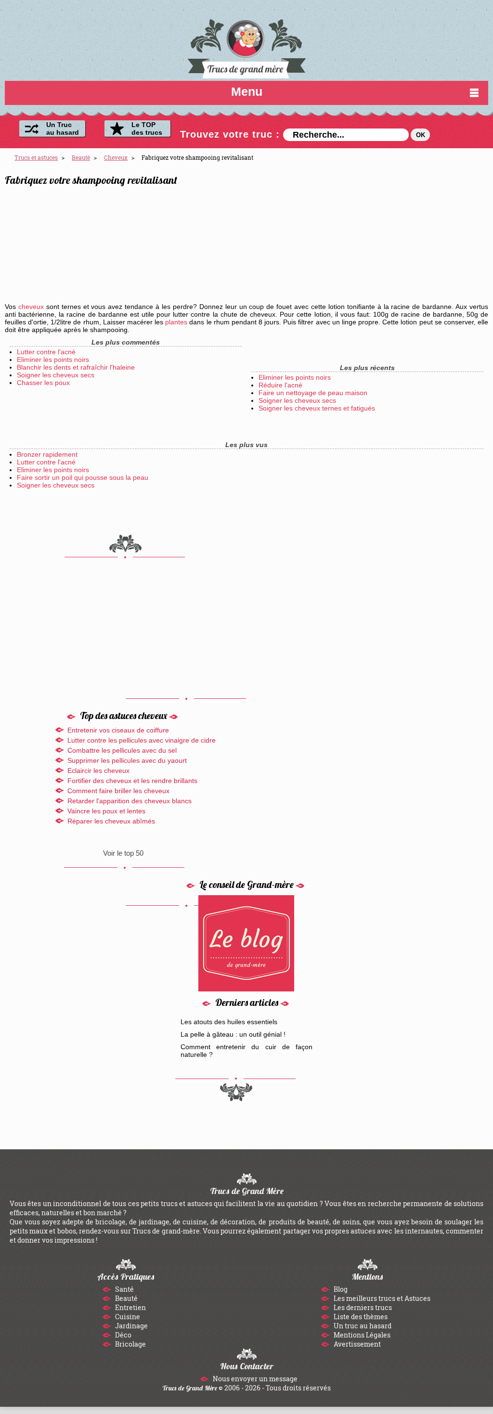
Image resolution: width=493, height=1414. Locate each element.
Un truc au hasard (361, 1325)
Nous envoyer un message (254, 1378)
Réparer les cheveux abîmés (111, 821)
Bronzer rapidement (47, 454)
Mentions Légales (361, 1334)
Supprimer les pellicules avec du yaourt (127, 760)
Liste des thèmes (360, 1316)
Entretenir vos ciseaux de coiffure (118, 730)
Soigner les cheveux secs (55, 375)
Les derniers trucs (362, 1307)
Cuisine (127, 1316)
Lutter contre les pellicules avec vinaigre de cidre (141, 740)
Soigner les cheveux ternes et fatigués (317, 408)
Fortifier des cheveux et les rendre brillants (132, 780)
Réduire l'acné (280, 385)
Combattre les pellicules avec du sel (122, 750)
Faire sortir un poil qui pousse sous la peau (82, 477)
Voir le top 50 (123, 853)
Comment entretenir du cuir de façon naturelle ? (247, 1050)
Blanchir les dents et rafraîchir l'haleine (76, 367)
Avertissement (356, 1344)
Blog (340, 1289)
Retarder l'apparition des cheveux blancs (129, 801)
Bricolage (130, 1344)
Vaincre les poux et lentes (106, 811)
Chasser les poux (43, 382)
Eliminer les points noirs (53, 359)
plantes (176, 322)
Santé (124, 1289)
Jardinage (131, 1325)
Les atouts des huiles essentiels (229, 1022)
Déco (122, 1334)
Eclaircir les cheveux (98, 770)
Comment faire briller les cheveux (118, 791)
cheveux (31, 306)
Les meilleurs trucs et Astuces (381, 1298)
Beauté (126, 1298)
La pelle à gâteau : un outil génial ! (233, 1034)
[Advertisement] (401, 236)
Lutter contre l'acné (46, 352)
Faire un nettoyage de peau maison (313, 393)
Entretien (130, 1307)
